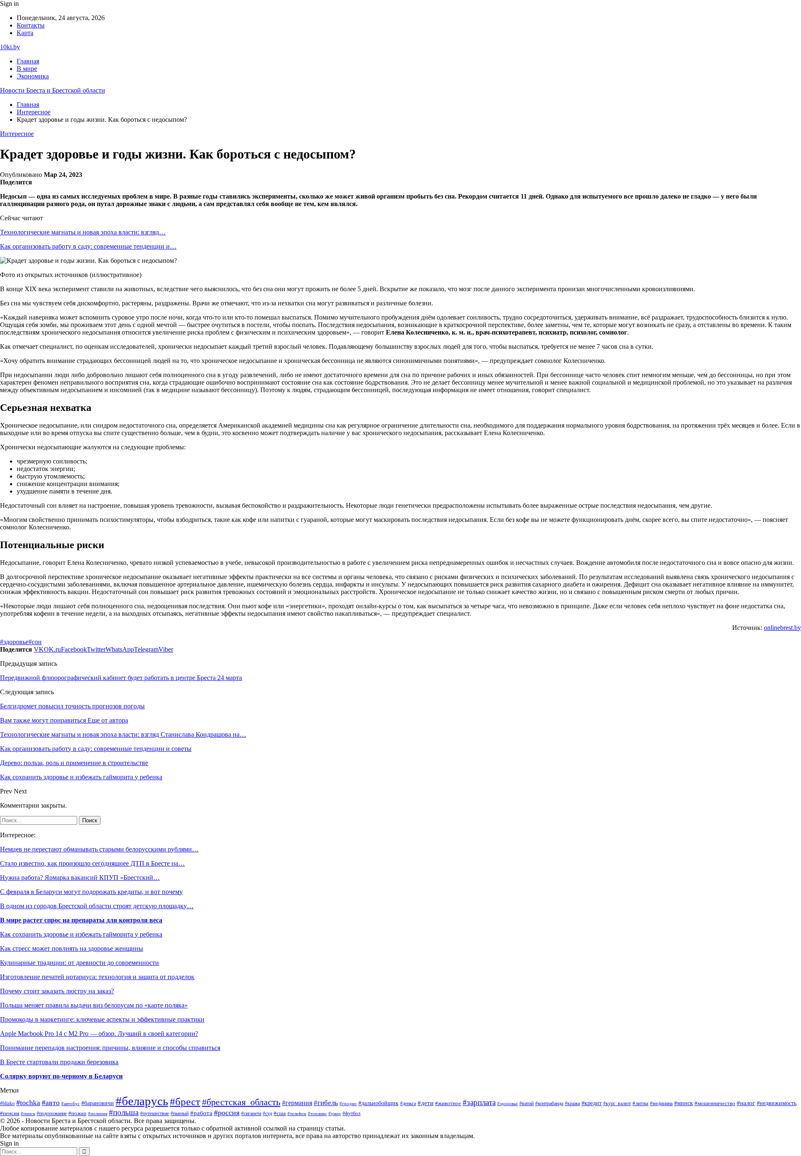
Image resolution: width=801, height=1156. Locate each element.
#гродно (348, 1103)
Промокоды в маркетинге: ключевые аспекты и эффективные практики (102, 1019)
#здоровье (14, 641)
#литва (640, 1103)
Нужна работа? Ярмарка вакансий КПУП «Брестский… (80, 877)
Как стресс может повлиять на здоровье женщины (71, 948)
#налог (746, 1103)
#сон (35, 641)
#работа (201, 1113)
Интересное (17, 133)
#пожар (77, 1113)
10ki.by (10, 46)
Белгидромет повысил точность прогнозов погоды (72, 706)
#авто (51, 1102)
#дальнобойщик (378, 1103)
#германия (297, 1102)
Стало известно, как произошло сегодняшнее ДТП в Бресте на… (92, 863)
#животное (448, 1103)
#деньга (408, 1103)
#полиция (97, 1113)
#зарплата (479, 1102)
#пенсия (9, 1113)
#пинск (28, 1113)
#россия (226, 1112)
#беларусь (142, 1101)
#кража (572, 1103)
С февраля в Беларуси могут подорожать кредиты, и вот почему (91, 891)
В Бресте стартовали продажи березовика (59, 1061)
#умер (334, 1113)
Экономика (33, 76)
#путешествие (154, 1113)
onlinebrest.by (782, 627)
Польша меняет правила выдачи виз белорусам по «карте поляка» (94, 1005)
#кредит (592, 1103)
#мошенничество (715, 1103)
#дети (425, 1102)
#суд (267, 1113)
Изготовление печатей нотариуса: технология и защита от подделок (97, 976)
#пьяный (180, 1113)
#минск (683, 1103)
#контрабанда (549, 1103)
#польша (124, 1112)
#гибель (326, 1103)
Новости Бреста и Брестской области (52, 90)
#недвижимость (776, 1103)
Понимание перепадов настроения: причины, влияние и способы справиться (110, 1047)
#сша (280, 1113)
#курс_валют (617, 1103)
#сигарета (251, 1113)
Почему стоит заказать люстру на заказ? (57, 991)
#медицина (661, 1103)
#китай (526, 1103)
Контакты (31, 25)
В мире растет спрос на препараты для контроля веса (81, 920)
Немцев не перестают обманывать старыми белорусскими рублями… (99, 849)
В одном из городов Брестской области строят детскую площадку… (97, 905)
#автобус (70, 1103)
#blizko (7, 1103)
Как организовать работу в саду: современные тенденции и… (88, 246)
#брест (185, 1101)
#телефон (296, 1113)
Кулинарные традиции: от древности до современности (79, 962)
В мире (27, 68)
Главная (28, 61)
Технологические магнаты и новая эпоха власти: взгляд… (83, 232)
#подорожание (52, 1113)
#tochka (28, 1102)
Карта (25, 32)
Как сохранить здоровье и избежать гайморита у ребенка (81, 934)
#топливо (317, 1113)
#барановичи (97, 1103)
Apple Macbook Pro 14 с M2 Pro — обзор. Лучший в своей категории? (99, 1033)
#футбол (351, 1113)
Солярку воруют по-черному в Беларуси (61, 1076)
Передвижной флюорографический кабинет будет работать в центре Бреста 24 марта (121, 677)
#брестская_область (241, 1102)
